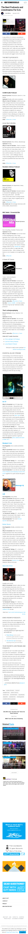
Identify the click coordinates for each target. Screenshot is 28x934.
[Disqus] (14, 794)
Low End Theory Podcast (11, 341)
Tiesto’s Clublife (11, 303)
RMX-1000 (17, 415)
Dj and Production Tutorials (11, 728)
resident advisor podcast (9, 699)
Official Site (8, 163)
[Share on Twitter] (14, 34)
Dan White (8, 13)
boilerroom (6, 694)
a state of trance (10, 690)
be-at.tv (17, 690)
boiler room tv (14, 692)
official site (8, 119)
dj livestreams (13, 694)
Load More (14, 772)
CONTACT (5, 901)
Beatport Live (7, 443)
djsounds (5, 696)
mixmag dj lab (20, 696)
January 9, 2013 (16, 13)
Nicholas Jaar (18, 246)
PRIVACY (5, 903)
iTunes (14, 119)
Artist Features (7, 743)
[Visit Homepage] (13, 2)
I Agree (22, 932)
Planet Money (9, 635)
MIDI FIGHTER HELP (7, 906)
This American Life (11, 640)
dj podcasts (21, 694)
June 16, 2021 (6, 752)
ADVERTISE (21, 917)
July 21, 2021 (6, 738)
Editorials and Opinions (10, 757)
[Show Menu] (1, 2)
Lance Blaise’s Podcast (11, 344)
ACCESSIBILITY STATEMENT (17, 918)
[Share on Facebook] (6, 34)
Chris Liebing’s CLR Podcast (12, 339)
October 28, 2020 (7, 767)
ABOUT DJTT (6, 898)
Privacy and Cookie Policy (12, 932)
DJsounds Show (8, 566)
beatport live (6, 692)
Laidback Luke (6, 609)
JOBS (10, 917)
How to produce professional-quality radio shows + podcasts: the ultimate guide (14, 734)
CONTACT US (15, 917)
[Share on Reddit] (21, 34)
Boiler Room (7, 524)
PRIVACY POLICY (7, 918)
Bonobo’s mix (15, 560)
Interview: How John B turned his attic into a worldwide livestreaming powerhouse (14, 749)
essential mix (12, 696)
